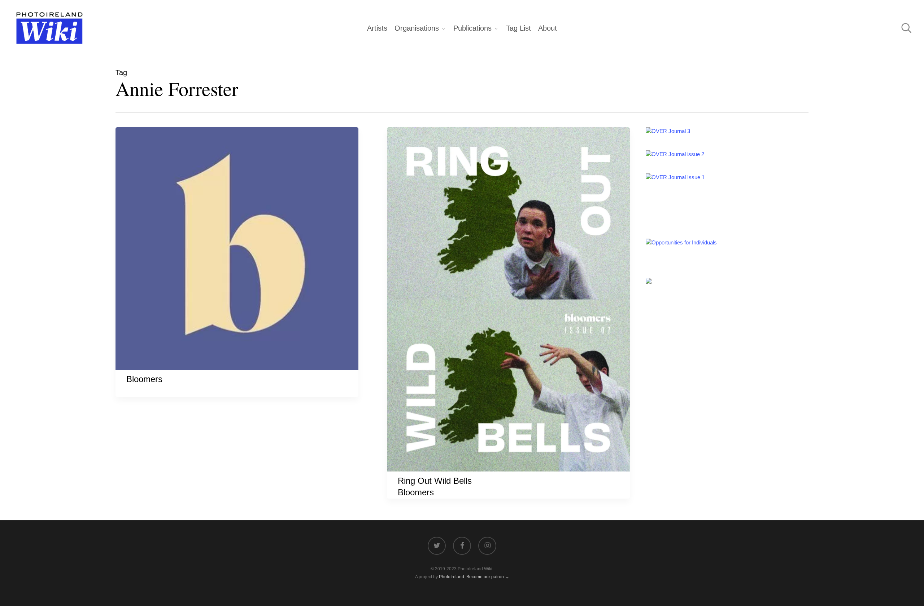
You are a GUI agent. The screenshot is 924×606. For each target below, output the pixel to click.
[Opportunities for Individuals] (681, 242)
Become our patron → (487, 576)
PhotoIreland (451, 576)
